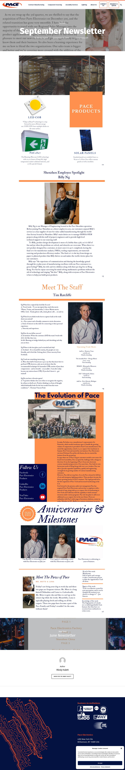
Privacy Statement (105, 767)
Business (63, 23)
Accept (100, 763)
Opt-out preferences (95, 767)
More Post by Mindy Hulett (62, 676)
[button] (121, 748)
